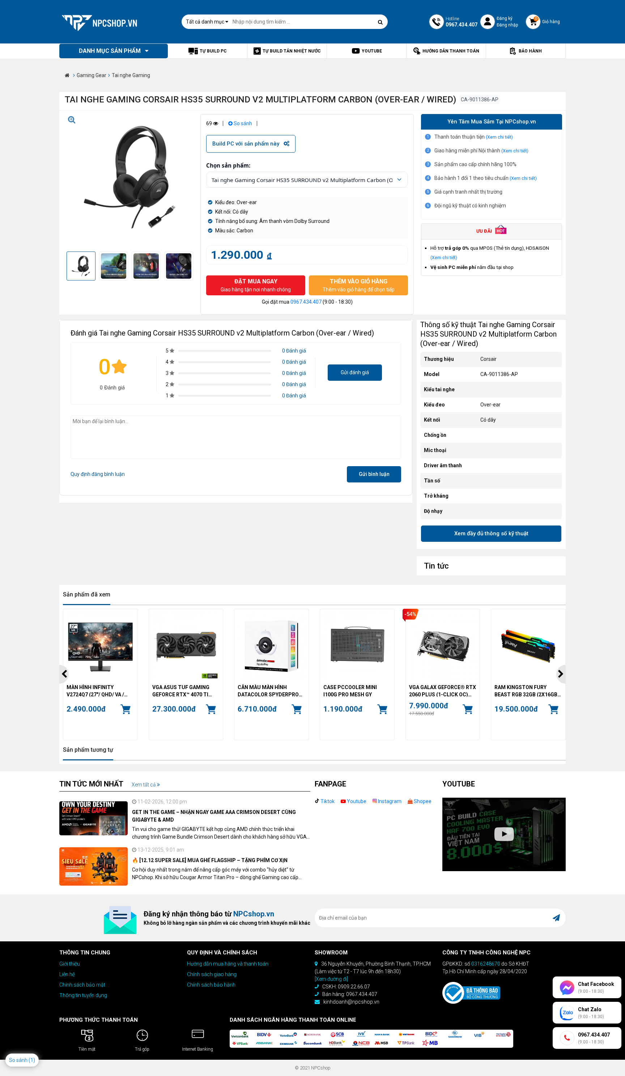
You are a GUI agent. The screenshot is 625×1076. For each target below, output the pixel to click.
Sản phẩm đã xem (86, 594)
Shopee (422, 801)
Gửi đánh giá (355, 372)
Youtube (356, 801)
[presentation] (64, 674)
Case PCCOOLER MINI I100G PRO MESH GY (350, 690)
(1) (32, 1060)
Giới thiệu (69, 964)
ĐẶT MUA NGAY (256, 285)
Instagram (389, 801)
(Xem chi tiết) (499, 137)
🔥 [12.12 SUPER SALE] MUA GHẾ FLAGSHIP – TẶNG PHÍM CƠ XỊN (210, 860)
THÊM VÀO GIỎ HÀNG (359, 285)
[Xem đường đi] (331, 979)
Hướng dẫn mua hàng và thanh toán (227, 964)
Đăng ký (505, 18)
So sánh (242, 123)
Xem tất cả (144, 785)
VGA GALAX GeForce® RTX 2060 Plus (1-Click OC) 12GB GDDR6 (442, 690)
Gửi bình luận (374, 474)
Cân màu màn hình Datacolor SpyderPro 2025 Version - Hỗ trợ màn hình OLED (268, 690)
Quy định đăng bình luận (98, 474)
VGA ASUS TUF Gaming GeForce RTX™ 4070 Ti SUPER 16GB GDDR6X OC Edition (182, 690)
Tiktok (327, 801)
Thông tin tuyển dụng (83, 995)
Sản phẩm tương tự (88, 749)
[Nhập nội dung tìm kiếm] (380, 22)
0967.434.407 (306, 302)
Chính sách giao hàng (212, 974)
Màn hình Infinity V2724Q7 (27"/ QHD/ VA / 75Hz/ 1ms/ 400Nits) (95, 690)
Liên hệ (67, 974)
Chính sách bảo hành (211, 985)
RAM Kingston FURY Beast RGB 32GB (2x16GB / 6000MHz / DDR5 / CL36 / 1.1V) (527, 690)
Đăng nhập (507, 25)
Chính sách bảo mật (82, 985)
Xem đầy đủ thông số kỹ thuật (491, 533)
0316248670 (485, 964)
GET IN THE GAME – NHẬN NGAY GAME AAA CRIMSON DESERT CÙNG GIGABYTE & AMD (214, 816)
